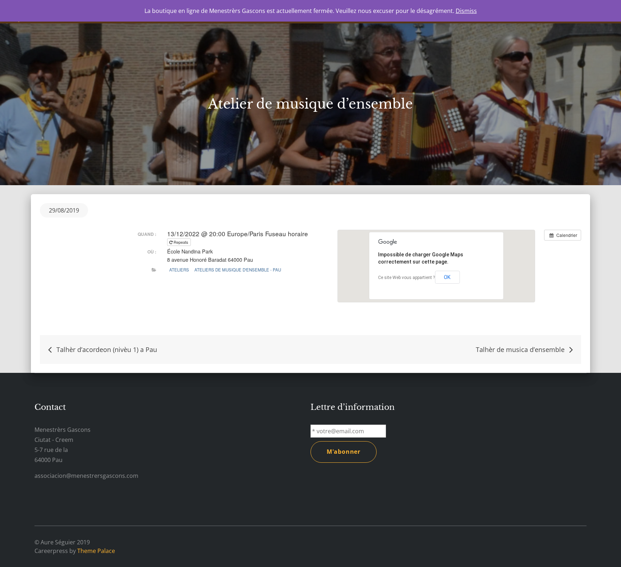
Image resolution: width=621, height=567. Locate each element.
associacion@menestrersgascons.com (86, 476)
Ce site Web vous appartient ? (406, 277)
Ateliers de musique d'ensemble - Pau (237, 270)
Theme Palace (96, 551)
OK (447, 277)
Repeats (180, 242)
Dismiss (466, 11)
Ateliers (179, 270)
